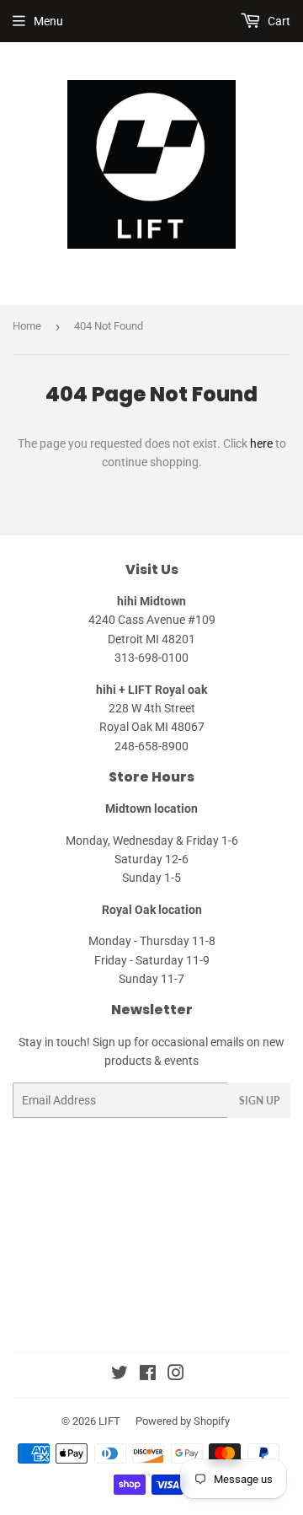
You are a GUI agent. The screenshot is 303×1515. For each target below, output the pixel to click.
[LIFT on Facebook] (148, 1375)
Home (27, 326)
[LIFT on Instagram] (175, 1375)
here (261, 443)
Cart (277, 21)
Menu (48, 21)
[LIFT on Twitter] (119, 1375)
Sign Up (259, 1100)
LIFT (109, 1421)
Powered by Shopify (183, 1421)
